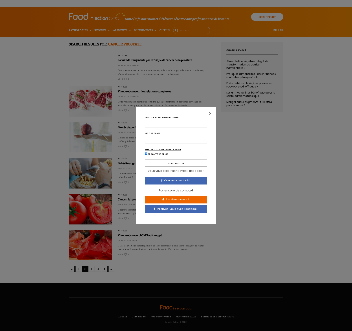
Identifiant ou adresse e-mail (162, 117)
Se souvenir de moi (158, 154)
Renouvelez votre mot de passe (163, 149)
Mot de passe (152, 133)
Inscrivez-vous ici (177, 199)
